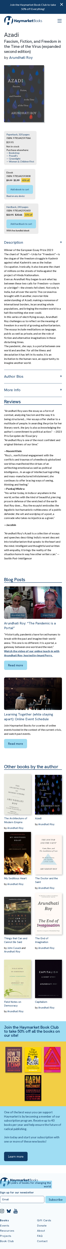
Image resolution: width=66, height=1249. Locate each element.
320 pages (24, 134)
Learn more (16, 1156)
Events (4, 1225)
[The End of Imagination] (48, 912)
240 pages (22, 206)
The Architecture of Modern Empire (15, 820)
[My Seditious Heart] (17, 852)
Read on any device (15, 196)
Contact (42, 1241)
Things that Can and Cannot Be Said (15, 940)
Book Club (7, 1241)
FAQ (40, 1236)
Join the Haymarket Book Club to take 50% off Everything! (33, 6)
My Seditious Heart (15, 878)
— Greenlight (13, 158)
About (41, 1230)
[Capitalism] (48, 975)
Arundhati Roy (21, 57)
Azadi (38, 818)
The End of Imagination (41, 940)
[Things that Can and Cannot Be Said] (17, 912)
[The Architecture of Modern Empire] (17, 792)
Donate (42, 1225)
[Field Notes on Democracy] (17, 975)
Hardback (11, 206)
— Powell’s (12, 155)
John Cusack (14, 947)
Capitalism (41, 1002)
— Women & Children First (20, 161)
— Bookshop (13, 152)
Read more (15, 665)
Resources (7, 1230)
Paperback (12, 134)
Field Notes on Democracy (12, 1003)
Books (4, 1220)
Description (13, 242)
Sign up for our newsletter (17, 1192)
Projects (5, 1236)
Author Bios (13, 376)
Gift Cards (44, 1220)
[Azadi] (48, 792)
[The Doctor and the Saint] (48, 852)
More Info (12, 389)
